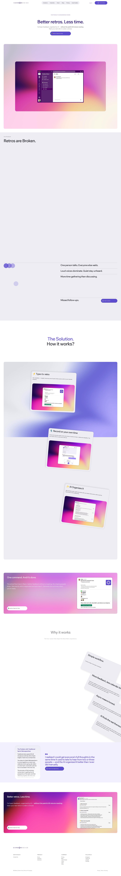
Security (106, 870)
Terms (102, 870)
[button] (104, 109)
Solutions (39, 858)
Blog (62, 858)
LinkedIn (87, 859)
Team (62, 862)
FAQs (62, 864)
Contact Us (15, 857)
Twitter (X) (87, 858)
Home (38, 857)
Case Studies (64, 859)
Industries (39, 859)
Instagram (87, 857)
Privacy (98, 870)
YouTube (87, 861)
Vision (62, 861)
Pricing (62, 857)
